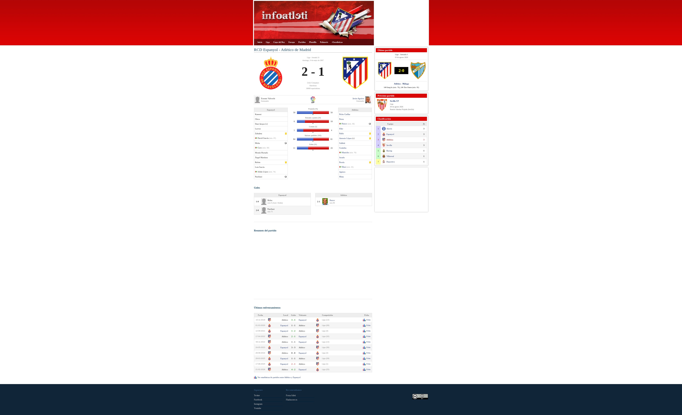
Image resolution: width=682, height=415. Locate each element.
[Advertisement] (401, 23)
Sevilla (389, 145)
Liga (268, 42)
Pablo (341, 133)
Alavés (389, 129)
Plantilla (312, 42)
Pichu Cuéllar (344, 114)
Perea (341, 119)
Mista (341, 177)
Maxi (344, 167)
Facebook (258, 399)
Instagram (258, 404)
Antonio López (345, 138)
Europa (291, 42)
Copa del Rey (279, 42)
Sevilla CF (394, 101)
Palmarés (324, 42)
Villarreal (390, 156)
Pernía (341, 162)
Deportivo (390, 162)
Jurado (342, 157)
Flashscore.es (291, 399)
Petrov (344, 124)
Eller (341, 129)
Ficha (368, 320)
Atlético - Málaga (401, 84)
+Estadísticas (337, 42)
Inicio (260, 42)
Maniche (345, 152)
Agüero (342, 172)
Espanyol (302, 320)
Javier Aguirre (358, 98)
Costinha (342, 148)
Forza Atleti (291, 395)
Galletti (342, 143)
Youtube (257, 408)
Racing (389, 151)
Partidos (302, 42)
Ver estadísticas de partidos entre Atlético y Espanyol (279, 377)
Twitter (257, 395)
